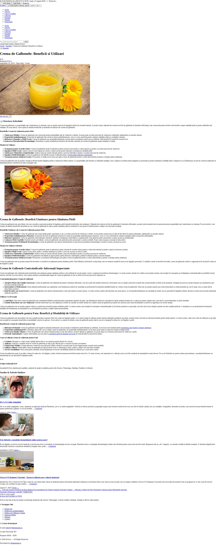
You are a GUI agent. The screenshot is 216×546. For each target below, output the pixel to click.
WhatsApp (11, 492)
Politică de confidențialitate (14, 511)
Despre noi (8, 509)
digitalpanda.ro (15, 543)
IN (7, 116)
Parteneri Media (10, 515)
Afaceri (7, 12)
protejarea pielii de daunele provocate (62, 334)
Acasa (6, 10)
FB (1, 116)
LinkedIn (19, 492)
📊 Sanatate (4, 48)
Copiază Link (27, 492)
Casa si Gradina (10, 14)
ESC (26, 42)
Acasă (2, 46)
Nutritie (7, 20)
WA (4, 116)
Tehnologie (8, 22)
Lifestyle (7, 16)
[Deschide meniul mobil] (40, 6)
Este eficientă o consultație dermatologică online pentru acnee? (23, 440)
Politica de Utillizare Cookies (14, 513)
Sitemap (7, 517)
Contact (7, 519)
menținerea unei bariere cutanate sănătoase (136, 328)
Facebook (3, 492)
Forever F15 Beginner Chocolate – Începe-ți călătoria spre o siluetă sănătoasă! (29, 477)
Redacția (26, 3)
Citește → (14, 412)
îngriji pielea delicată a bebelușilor (80, 155)
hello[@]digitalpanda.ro (14, 528)
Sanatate (7, 18)
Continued (38, 409)
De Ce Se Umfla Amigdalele (10, 402)
